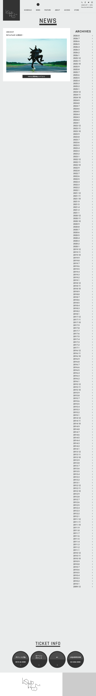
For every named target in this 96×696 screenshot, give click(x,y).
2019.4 (76, 272)
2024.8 (76, 103)
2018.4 (76, 305)
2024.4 (76, 114)
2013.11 (77, 454)
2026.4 (76, 47)
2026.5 (76, 44)
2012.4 (76, 508)
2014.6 (76, 435)
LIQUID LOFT (84, 5)
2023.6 (76, 142)
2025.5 (76, 78)
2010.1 (76, 584)
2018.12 (77, 283)
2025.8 (76, 69)
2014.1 (76, 449)
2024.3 (76, 117)
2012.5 (76, 505)
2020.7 (76, 230)
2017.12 (77, 317)
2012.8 (76, 497)
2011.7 (76, 533)
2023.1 (76, 157)
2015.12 (77, 384)
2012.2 (76, 514)
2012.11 (77, 488)
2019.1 (76, 280)
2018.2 (76, 311)
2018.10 (77, 289)
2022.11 (77, 162)
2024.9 (76, 100)
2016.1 (76, 381)
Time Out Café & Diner (87, 7)
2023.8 (76, 137)
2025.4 (76, 81)
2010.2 (76, 581)
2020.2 (76, 244)
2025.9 (76, 67)
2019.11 (77, 252)
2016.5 (76, 370)
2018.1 (76, 314)
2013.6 (76, 469)
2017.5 (76, 336)
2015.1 (76, 415)
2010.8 (76, 564)
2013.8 (76, 463)
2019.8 (76, 261)
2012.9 (76, 494)
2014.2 (76, 446)
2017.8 (76, 328)
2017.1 (76, 348)
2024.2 (76, 120)
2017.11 (77, 320)
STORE (76, 10)
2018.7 (76, 297)
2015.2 (76, 412)
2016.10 (77, 356)
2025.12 (77, 58)
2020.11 (77, 218)
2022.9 (76, 168)
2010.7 (76, 567)
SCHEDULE (28, 10)
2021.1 (76, 213)
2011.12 (77, 519)
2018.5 (76, 303)
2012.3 (76, 511)
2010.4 (76, 575)
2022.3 (76, 185)
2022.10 (77, 165)
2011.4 (76, 542)
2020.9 (76, 224)
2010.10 (77, 558)
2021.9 (76, 201)
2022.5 (76, 179)
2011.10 (77, 525)
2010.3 (76, 578)
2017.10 (77, 322)
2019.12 (77, 249)
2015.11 (77, 387)
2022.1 (76, 190)
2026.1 (76, 55)
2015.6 (76, 401)
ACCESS (67, 10)
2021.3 (76, 210)
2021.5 (76, 204)
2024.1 (76, 123)
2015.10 (77, 390)
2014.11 (77, 421)
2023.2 (76, 154)
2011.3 (76, 544)
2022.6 (76, 176)
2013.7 (76, 466)
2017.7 (76, 331)
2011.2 (76, 547)
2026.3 (76, 50)
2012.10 (77, 491)
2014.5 (76, 438)
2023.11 (77, 128)
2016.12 (77, 350)
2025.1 (76, 89)
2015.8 (76, 395)
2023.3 (76, 151)
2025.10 (77, 64)
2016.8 (76, 362)
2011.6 (76, 536)
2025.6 (76, 75)
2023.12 (77, 126)
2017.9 (76, 325)
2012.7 (76, 499)
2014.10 (77, 424)
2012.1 (76, 516)
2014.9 (76, 426)
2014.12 (77, 418)
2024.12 (77, 92)
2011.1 (76, 550)
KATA (91, 5)
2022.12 (77, 159)
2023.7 (76, 140)
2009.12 (77, 587)
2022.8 (76, 171)
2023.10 (77, 131)
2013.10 (77, 457)
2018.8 (76, 294)
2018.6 (76, 300)
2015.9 (76, 393)
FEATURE (47, 10)
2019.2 (76, 277)
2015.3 (76, 409)
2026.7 (76, 38)
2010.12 (77, 553)
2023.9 (76, 134)
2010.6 (76, 570)
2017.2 (76, 345)
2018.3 (76, 308)
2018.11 (77, 286)
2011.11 (77, 522)
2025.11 (77, 61)
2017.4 (76, 339)
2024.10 (77, 97)
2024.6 (76, 109)
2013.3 (76, 477)
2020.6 (76, 232)
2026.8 (76, 36)
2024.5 (76, 112)
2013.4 (76, 474)
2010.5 (76, 573)
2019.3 (76, 275)
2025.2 (76, 86)
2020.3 (76, 241)
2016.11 (77, 353)
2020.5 (76, 235)
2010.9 (76, 561)
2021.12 (77, 193)
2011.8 (76, 530)
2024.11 (77, 95)
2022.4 (76, 182)
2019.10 (77, 255)
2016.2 (76, 379)
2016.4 (76, 373)
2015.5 (76, 404)
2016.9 (76, 359)
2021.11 (77, 196)
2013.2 (76, 480)
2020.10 (77, 221)
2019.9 (76, 258)
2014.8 (76, 429)
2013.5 (76, 471)
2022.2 (76, 187)
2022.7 (76, 173)
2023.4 (76, 148)
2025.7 (76, 72)
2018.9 (76, 291)
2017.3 (76, 342)
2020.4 (76, 238)
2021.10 (77, 199)
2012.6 (76, 502)
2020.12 (77, 216)
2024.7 (76, 106)
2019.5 (76, 269)
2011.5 (76, 539)
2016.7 (76, 365)
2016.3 (76, 376)
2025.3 (76, 83)
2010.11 (77, 556)
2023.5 (76, 145)
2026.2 (76, 53)
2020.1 (76, 246)
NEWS (38, 10)
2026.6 (76, 41)
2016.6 (76, 367)
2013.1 (76, 483)
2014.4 (76, 440)
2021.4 (76, 207)
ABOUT (57, 10)
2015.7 (76, 398)
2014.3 (76, 443)
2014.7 (76, 432)
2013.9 (76, 460)
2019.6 (76, 266)
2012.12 (77, 485)
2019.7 (76, 263)
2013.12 (77, 452)
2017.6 (76, 334)
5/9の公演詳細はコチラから (36, 76)
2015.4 (76, 407)
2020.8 (76, 227)
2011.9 (76, 528)
